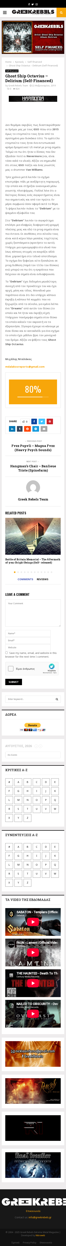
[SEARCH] (57, 699)
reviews (42, 579)
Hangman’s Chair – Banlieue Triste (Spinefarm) (33, 468)
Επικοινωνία (33, 1211)
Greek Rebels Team (18, 85)
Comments (25, 579)
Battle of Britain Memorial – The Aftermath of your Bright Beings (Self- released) (32, 561)
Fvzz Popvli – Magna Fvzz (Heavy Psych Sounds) (33, 448)
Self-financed (12, 71)
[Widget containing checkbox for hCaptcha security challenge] (31, 668)
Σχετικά (15, 1242)
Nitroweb (40, 1235)
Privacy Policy (29, 1242)
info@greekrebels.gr (40, 1217)
